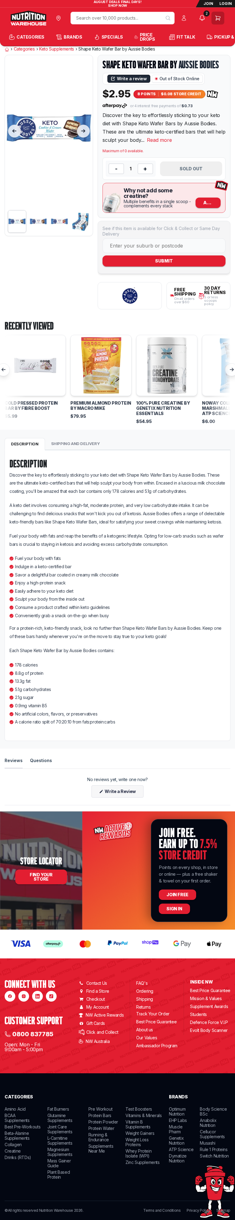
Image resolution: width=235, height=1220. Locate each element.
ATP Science (181, 1149)
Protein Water (101, 1128)
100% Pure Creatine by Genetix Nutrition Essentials (163, 408)
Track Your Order (153, 1014)
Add (208, 202)
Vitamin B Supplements (138, 1124)
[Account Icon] (185, 18)
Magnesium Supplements (60, 1152)
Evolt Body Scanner (209, 1030)
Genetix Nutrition (176, 1140)
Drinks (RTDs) (18, 1157)
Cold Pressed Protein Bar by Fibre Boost (31, 406)
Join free (177, 894)
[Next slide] (83, 131)
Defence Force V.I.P (209, 1022)
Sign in (174, 908)
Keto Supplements (56, 49)
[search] (168, 18)
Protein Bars (99, 1115)
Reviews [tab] (14, 760)
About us (144, 1029)
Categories (24, 49)
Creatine (13, 1151)
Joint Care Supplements (60, 1129)
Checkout (95, 999)
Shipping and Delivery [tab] (75, 443)
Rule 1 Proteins (213, 1149)
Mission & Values (206, 998)
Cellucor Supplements (212, 1134)
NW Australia (98, 1041)
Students (198, 1014)
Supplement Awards (209, 1006)
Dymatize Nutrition (178, 1158)
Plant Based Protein (58, 1174)
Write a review (132, 78)
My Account (97, 1007)
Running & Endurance (98, 1137)
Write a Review (124, 793)
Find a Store (97, 991)
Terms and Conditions (162, 1210)
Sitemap (223, 1210)
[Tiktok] (51, 996)
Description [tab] (25, 443)
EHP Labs (178, 1120)
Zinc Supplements (142, 1162)
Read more (159, 140)
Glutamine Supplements (60, 1118)
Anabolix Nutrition (208, 1123)
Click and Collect (102, 1032)
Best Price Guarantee (156, 1021)
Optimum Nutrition (177, 1111)
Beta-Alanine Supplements (17, 1136)
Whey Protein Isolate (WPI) (138, 1153)
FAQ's (141, 983)
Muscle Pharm (176, 1129)
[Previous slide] (14, 131)
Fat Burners (58, 1109)
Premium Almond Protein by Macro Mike (100, 406)
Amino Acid (15, 1109)
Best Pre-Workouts (22, 1126)
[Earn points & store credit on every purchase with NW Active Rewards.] (212, 94)
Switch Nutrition (214, 1155)
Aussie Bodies (199, 64)
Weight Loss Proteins (137, 1142)
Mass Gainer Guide (59, 1163)
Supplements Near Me (101, 1148)
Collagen (13, 1144)
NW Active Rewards (105, 1015)
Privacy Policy (198, 1210)
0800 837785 (32, 1034)
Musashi (207, 1143)
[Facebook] (10, 996)
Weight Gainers (139, 1133)
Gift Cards (95, 1023)
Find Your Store (41, 877)
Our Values (146, 1037)
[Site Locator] (59, 18)
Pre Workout (100, 1109)
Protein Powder (103, 1121)
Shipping (144, 999)
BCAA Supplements (17, 1118)
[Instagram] (23, 996)
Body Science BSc (213, 1111)
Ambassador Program (156, 1045)
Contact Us (96, 983)
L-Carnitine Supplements (60, 1140)
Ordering (144, 991)
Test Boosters (138, 1109)
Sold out (191, 168)
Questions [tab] (41, 760)
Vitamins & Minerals (143, 1115)
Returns (143, 1007)
